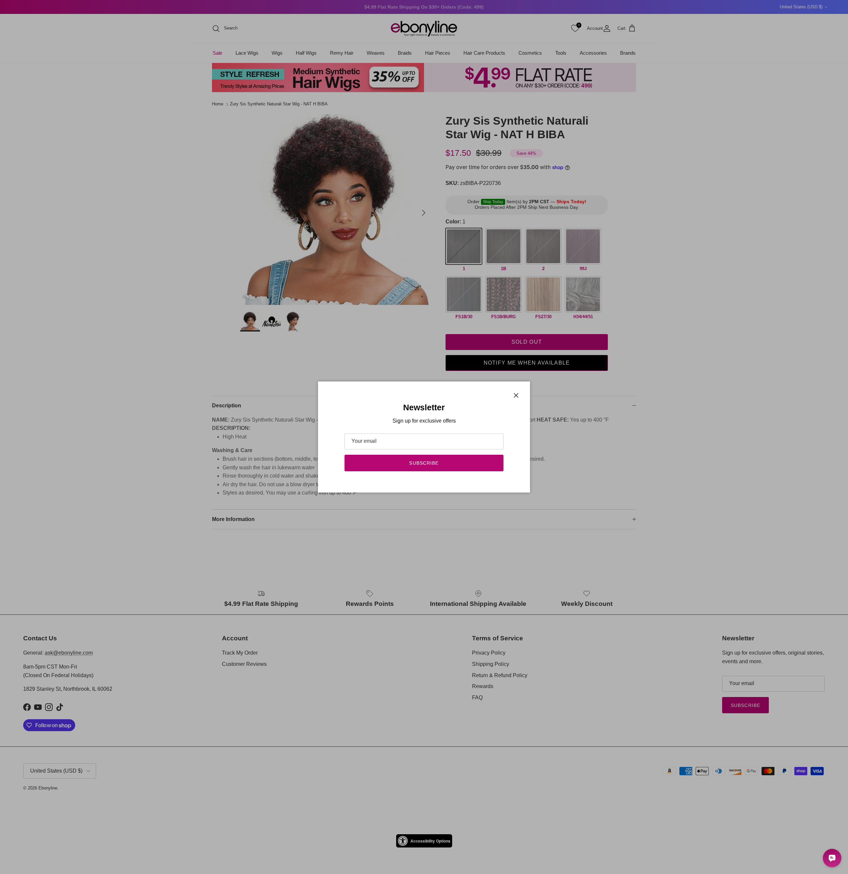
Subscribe (424, 463)
